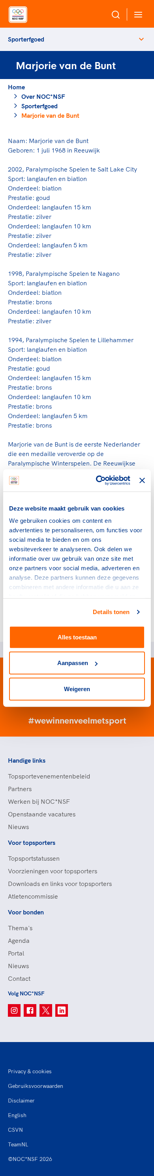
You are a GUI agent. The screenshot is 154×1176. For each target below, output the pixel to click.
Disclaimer (21, 1100)
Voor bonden (26, 912)
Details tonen (111, 612)
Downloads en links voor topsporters (60, 884)
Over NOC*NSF (43, 96)
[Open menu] (136, 14)
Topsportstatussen (34, 858)
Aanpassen (72, 663)
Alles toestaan (77, 636)
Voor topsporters (31, 842)
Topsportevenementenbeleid (49, 776)
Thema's (20, 928)
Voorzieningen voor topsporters (52, 871)
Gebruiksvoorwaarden (35, 1085)
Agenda (19, 940)
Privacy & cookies (30, 1071)
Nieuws (18, 827)
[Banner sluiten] (142, 480)
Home (16, 87)
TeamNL (18, 1144)
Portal (16, 953)
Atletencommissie (33, 896)
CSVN (15, 1129)
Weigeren (77, 688)
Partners (20, 789)
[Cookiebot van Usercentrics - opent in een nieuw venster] (98, 480)
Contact (19, 978)
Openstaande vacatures (41, 814)
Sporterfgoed (26, 39)
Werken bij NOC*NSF (39, 801)
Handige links (26, 760)
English (17, 1115)
